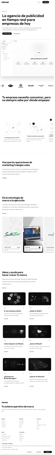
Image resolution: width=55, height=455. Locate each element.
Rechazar (29, 452)
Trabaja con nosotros (41, 425)
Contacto (4, 426)
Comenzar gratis (7, 33)
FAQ (38, 423)
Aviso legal (4, 434)
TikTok (20, 440)
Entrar (39, 2)
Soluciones (21, 421)
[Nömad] (5, 2)
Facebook (21, 438)
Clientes (3, 423)
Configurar (38, 452)
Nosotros (4, 421)
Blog (20, 426)
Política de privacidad (6, 436)
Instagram (21, 436)
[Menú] (50, 2)
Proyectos (4, 425)
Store (38, 428)
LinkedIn (21, 434)
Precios (20, 425)
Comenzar (45, 2)
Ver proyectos (17, 33)
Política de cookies (6, 438)
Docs (38, 421)
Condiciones (4, 440)
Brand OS (21, 423)
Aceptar (48, 452)
